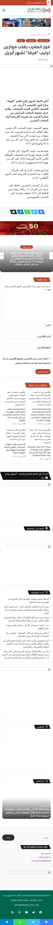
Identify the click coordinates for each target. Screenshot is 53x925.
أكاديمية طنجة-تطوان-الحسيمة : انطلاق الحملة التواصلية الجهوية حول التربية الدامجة (14, 448)
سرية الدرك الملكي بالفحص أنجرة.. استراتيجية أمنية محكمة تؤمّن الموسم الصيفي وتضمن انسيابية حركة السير (26, 610)
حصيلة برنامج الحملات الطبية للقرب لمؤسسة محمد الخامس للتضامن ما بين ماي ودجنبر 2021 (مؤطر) (14, 414)
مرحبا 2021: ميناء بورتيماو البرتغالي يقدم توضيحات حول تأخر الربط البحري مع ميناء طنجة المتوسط (39, 451)
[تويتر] (33, 212)
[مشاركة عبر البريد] (13, 212)
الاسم (48, 325)
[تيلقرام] (20, 212)
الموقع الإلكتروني (44, 347)
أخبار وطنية (35, 34)
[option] (26, 255)
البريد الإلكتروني (43, 336)
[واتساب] (26, 212)
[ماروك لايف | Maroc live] (39, 10)
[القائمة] (3, 11)
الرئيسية (44, 34)
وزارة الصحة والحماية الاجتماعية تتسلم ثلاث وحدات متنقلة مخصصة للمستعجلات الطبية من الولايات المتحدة (41, 414)
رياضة (21, 41)
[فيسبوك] (40, 212)
